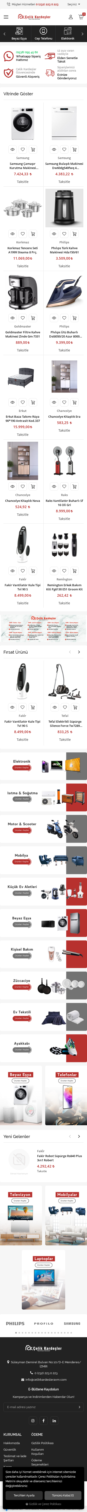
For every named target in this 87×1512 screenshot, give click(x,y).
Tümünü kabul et (63, 1495)
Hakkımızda (11, 1443)
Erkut (22, 411)
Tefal (64, 716)
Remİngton (64, 579)
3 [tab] (22, 1333)
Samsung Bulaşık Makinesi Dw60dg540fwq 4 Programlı (64, 166)
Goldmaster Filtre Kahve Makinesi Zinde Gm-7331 (22, 334)
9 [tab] (42, 1333)
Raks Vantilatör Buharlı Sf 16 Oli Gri (64, 503)
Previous (4, 33)
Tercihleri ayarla (24, 1495)
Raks (64, 495)
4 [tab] (26, 1333)
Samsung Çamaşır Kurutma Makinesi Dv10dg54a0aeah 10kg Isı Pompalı (23, 166)
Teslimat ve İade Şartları (14, 1458)
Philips (64, 242)
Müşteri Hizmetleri (34, 4)
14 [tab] (58, 1333)
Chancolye (64, 411)
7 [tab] (35, 1333)
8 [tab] (39, 1333)
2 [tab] (19, 1333)
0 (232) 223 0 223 (46, 1373)
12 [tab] (52, 1333)
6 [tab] (32, 1333)
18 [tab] (71, 1333)
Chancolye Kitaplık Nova (22, 501)
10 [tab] (45, 1333)
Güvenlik (9, 1449)
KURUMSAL (12, 1434)
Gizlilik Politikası (42, 1443)
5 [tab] (29, 1333)
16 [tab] (65, 1333)
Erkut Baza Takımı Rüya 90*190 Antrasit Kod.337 (23, 418)
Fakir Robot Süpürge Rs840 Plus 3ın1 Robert (59, 1158)
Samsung (22, 158)
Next (83, 33)
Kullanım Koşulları (37, 1452)
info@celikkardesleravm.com (46, 1379)
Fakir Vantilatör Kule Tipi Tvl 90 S (23, 587)
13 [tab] (55, 1333)
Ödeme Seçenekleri (39, 1462)
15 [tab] (61, 1333)
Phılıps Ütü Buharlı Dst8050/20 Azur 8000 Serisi (64, 334)
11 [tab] (48, 1333)
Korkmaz (22, 242)
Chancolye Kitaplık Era (64, 416)
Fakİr (22, 579)
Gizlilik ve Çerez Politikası (45, 1504)
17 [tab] (68, 1333)
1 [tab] (16, 1333)
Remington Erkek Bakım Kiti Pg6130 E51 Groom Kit (64, 587)
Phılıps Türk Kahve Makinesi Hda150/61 (64, 250)
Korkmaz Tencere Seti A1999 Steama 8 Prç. (22, 250)
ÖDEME (37, 1434)
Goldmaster (22, 326)
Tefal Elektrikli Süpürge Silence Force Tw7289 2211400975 (64, 723)
